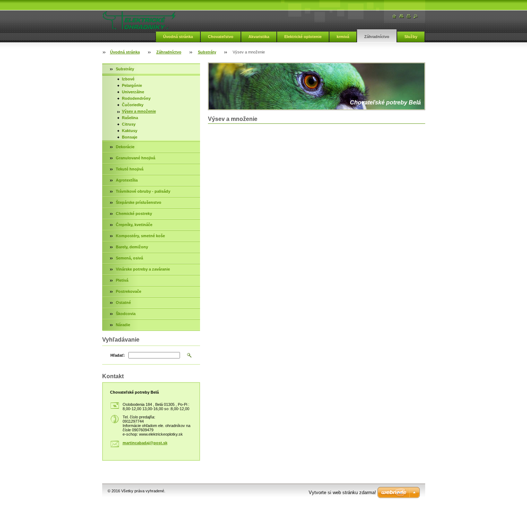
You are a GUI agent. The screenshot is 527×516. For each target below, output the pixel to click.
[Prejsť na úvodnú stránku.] (139, 20)
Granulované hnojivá (135, 158)
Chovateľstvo (220, 36)
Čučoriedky (132, 105)
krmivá (343, 36)
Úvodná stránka (178, 36)
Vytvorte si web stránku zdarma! (342, 492)
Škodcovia (126, 313)
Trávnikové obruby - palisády (143, 191)
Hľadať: (117, 355)
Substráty (207, 52)
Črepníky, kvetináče (134, 224)
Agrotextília (127, 180)
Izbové (128, 79)
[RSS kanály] (416, 16)
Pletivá (122, 280)
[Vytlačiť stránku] (409, 16)
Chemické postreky (134, 213)
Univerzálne (133, 92)
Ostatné (123, 302)
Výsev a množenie (139, 111)
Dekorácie (125, 147)
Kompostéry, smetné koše (140, 236)
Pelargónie (132, 85)
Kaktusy (129, 130)
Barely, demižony (132, 247)
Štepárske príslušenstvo (138, 202)
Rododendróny (136, 98)
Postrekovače (128, 291)
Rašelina (130, 118)
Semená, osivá (129, 258)
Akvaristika (258, 36)
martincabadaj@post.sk (145, 443)
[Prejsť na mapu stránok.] (401, 16)
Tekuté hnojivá (129, 169)
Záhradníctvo (376, 36)
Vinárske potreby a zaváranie (143, 269)
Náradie (123, 325)
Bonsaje (129, 137)
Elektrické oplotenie (303, 36)
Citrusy (129, 124)
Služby (410, 36)
